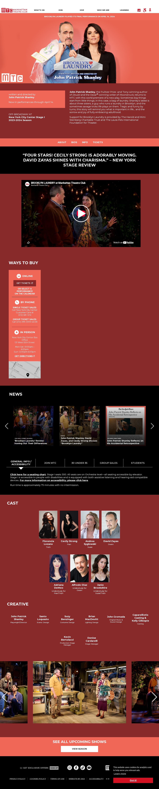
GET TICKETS (24, 283)
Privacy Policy (17, 779)
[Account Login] (150, 10)
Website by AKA (77, 779)
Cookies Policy (38, 779)
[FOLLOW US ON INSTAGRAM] (69, 767)
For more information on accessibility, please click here (54, 480)
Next (152, 425)
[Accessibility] (144, 10)
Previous (6, 425)
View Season (79, 749)
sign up (54, 768)
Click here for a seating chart (28, 474)
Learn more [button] (120, 773)
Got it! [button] (133, 780)
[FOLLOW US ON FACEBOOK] (76, 767)
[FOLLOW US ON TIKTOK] (82, 767)
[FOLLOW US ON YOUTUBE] (89, 767)
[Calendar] (139, 10)
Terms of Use (57, 779)
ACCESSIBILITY (96, 779)
